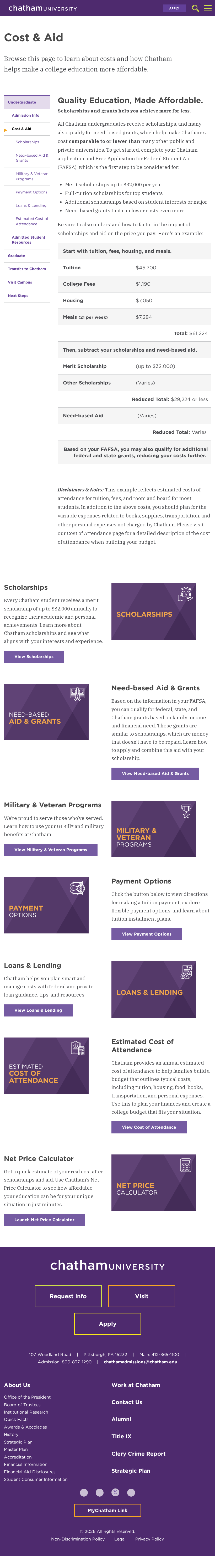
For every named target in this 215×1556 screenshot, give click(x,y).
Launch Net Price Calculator (49, 1221)
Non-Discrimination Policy (78, 1539)
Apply (174, 8)
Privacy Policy (149, 1539)
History (11, 1434)
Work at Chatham (135, 1385)
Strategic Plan (18, 1442)
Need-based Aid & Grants (32, 158)
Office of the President (27, 1397)
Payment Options (31, 192)
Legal (120, 1539)
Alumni (121, 1419)
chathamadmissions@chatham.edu (140, 1361)
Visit (141, 1296)
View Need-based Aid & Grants (160, 775)
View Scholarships (39, 658)
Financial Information (25, 1464)
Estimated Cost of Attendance (32, 221)
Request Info (68, 1296)
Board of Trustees (22, 1404)
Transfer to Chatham (27, 269)
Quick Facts (16, 1419)
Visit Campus (20, 282)
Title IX (121, 1436)
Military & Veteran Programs (32, 176)
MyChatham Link (107, 1510)
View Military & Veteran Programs (56, 851)
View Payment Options (152, 936)
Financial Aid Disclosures (30, 1471)
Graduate (16, 256)
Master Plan (16, 1449)
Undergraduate (22, 102)
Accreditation (18, 1457)
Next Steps (18, 296)
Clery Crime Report (138, 1453)
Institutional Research (26, 1412)
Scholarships (27, 142)
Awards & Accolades (25, 1427)
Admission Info (25, 115)
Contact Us (126, 1402)
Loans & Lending (31, 205)
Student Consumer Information (36, 1479)
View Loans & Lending (43, 1012)
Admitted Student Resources (28, 240)
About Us (17, 1385)
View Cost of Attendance (154, 1129)
